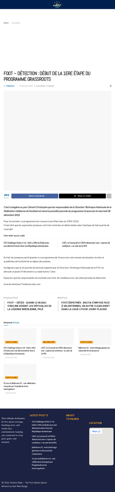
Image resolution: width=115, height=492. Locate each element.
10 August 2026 (48, 357)
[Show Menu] (5, 4)
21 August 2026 (11, 357)
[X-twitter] (85, 481)
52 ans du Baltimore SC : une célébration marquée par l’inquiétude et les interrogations (20, 386)
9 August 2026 (85, 354)
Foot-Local (11, 342)
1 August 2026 (10, 393)
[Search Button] (110, 4)
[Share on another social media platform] (109, 196)
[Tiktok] (111, 481)
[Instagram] (92, 481)
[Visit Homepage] (57, 5)
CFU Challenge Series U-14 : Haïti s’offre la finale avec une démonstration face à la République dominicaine (19, 350)
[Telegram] (92, 487)
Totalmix (10, 86)
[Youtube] (98, 481)
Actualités (16, 23)
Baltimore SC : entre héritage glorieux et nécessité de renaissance (94, 349)
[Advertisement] (57, 47)
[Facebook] (60, 481)
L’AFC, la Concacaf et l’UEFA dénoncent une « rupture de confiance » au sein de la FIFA (56, 350)
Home (6, 23)
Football (50, 86)
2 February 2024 (26, 86)
